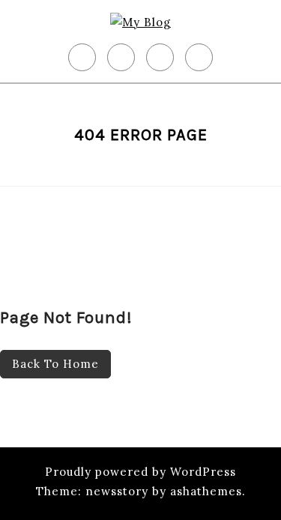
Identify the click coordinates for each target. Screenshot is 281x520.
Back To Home (55, 364)
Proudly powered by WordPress (140, 472)
